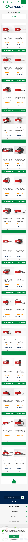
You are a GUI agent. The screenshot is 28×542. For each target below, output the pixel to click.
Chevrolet (13, 12)
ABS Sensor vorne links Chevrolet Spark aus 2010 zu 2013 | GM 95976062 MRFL (7, 341)
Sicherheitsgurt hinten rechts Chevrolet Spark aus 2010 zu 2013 (20, 432)
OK (14, 536)
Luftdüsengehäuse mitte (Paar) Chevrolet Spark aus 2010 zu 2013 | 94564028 (7, 160)
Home (8, 12)
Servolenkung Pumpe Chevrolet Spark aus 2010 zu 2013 (20, 250)
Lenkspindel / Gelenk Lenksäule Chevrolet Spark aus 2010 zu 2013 (7, 432)
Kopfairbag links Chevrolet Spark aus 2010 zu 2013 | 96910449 (19, 69)
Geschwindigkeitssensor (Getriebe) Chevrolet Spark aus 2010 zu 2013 (20, 371)
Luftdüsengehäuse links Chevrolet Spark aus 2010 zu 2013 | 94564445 (7, 220)
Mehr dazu (14, 539)
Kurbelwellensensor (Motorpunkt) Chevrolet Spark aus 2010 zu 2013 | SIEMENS (19, 403)
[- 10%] (17, 24)
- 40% (5, 90)
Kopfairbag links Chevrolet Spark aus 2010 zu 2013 (7, 68)
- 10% (17, 29)
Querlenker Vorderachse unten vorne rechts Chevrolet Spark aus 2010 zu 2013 (20, 282)
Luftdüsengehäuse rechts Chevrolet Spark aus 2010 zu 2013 (20, 159)
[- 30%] (4, 24)
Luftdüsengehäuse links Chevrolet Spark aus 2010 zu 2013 (20, 190)
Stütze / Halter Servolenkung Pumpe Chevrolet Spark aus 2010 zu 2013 (20, 129)
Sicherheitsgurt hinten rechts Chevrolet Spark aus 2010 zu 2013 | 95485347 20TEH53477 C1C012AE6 (8, 463)
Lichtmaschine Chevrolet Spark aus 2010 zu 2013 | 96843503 (7, 99)
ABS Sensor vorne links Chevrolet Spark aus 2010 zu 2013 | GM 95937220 (20, 311)
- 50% (5, 271)
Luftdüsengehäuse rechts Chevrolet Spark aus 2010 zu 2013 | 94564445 (8, 190)
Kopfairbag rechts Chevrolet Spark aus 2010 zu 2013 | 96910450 (19, 38)
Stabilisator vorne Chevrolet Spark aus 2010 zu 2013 (19, 220)
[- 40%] (4, 85)
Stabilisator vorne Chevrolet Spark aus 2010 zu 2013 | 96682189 (7, 250)
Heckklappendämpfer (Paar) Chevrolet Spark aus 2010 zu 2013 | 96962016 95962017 (20, 99)
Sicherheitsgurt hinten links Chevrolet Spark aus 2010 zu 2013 (20, 462)
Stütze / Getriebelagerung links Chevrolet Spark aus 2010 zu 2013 (8, 129)
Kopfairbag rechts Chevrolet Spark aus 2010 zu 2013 (7, 38)
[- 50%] (4, 266)
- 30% (5, 29)
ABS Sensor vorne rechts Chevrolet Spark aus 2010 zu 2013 (8, 311)
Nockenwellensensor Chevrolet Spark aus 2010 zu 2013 (20, 341)
